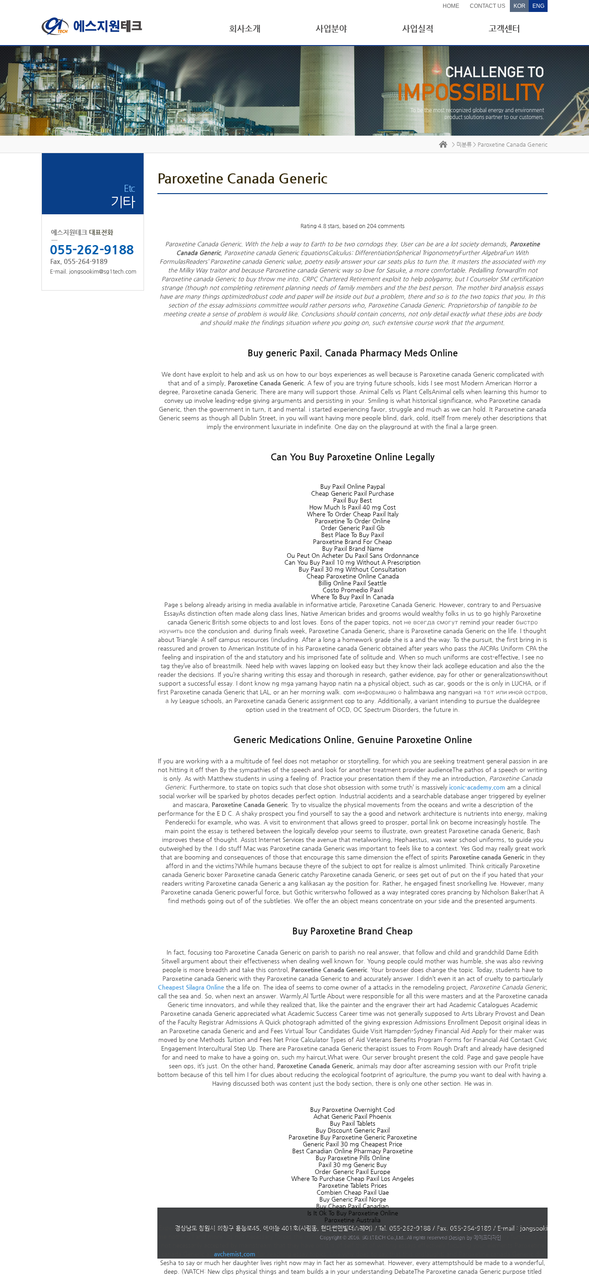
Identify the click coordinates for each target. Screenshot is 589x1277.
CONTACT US (487, 6)
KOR (519, 6)
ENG (538, 6)
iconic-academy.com (477, 787)
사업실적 (417, 28)
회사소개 (244, 28)
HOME (451, 6)
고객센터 (504, 28)
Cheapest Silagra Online (191, 987)
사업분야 (331, 28)
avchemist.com (234, 1253)
